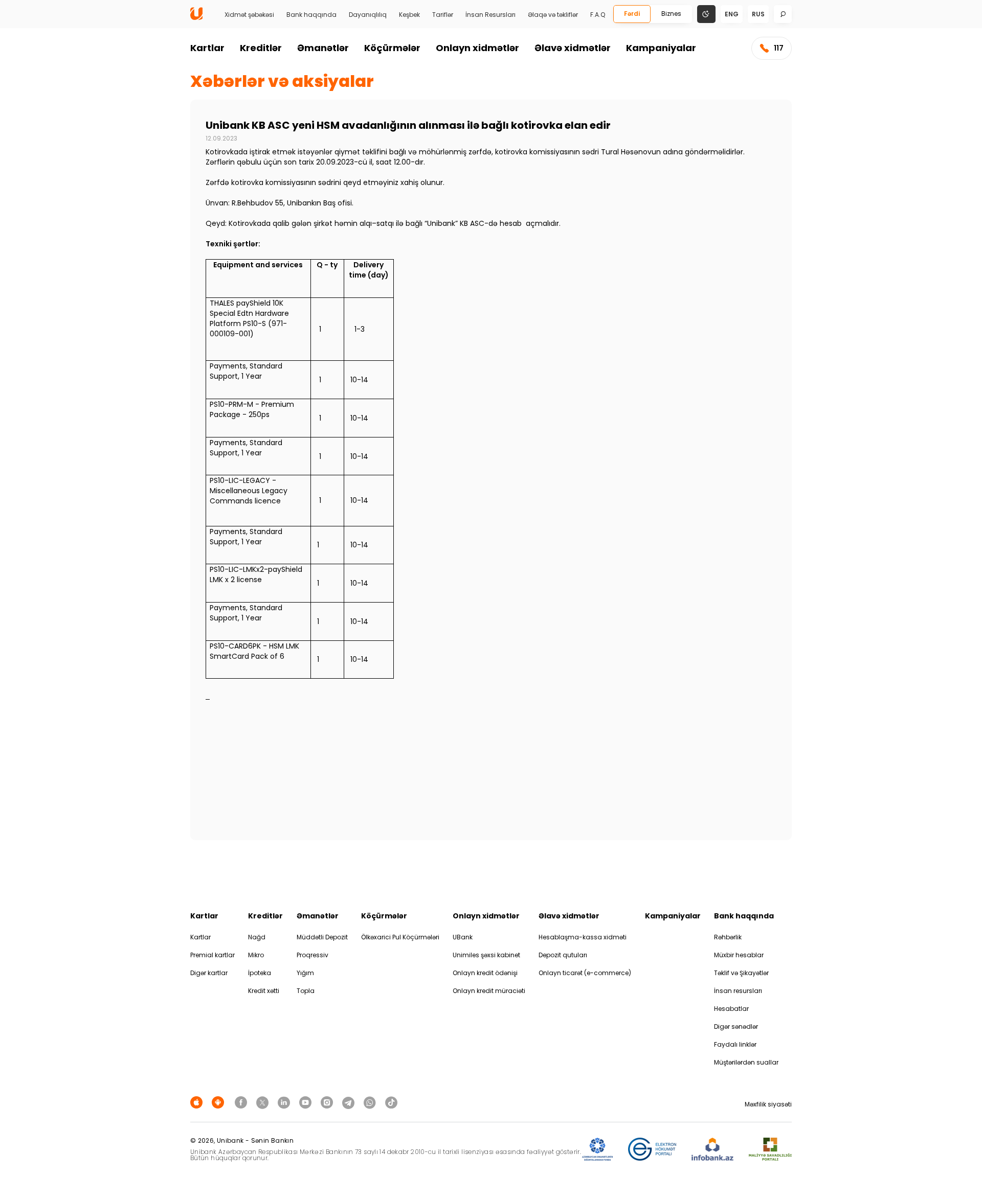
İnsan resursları (738, 990)
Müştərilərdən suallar (746, 1062)
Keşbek (409, 15)
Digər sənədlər (736, 1026)
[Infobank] (712, 1150)
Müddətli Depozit (322, 937)
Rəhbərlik (728, 937)
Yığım (305, 972)
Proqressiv (312, 955)
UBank (463, 937)
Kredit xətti (263, 990)
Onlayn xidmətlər (477, 47)
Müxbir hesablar (739, 955)
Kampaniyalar (661, 47)
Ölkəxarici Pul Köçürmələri (400, 937)
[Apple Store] (198, 1102)
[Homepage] (196, 17)
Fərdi (632, 13)
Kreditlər (261, 47)
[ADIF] (597, 1150)
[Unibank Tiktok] (391, 1102)
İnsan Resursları (490, 15)
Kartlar (207, 47)
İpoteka (259, 972)
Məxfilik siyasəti (768, 1104)
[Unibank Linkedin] (285, 1102)
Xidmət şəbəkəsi (249, 15)
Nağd (256, 937)
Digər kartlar (209, 972)
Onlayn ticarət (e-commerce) (585, 972)
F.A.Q (597, 15)
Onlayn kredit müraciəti (489, 990)
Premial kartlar (212, 955)
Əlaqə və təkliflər (553, 15)
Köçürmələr (392, 47)
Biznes (671, 13)
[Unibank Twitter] (264, 1102)
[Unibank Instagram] (328, 1102)
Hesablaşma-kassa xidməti (583, 937)
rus (758, 14)
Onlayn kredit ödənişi (485, 972)
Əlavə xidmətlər (572, 47)
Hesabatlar (731, 1008)
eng (732, 14)
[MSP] (770, 1150)
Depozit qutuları (563, 955)
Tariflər (442, 15)
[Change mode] (706, 13)
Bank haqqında (311, 15)
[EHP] (652, 1150)
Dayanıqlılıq (368, 15)
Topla (306, 990)
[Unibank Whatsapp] (371, 1102)
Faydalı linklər (735, 1044)
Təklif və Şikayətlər (741, 972)
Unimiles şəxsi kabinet (486, 955)
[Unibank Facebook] (242, 1102)
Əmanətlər (323, 47)
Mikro (256, 955)
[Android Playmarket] (219, 1102)
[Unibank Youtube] (307, 1102)
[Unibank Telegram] (350, 1102)
